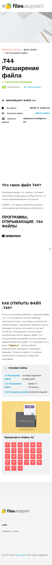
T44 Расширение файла (16, 53)
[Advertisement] (26, 154)
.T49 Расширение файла (16, 392)
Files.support (21, 555)
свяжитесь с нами (10, 531)
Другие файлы (30, 49)
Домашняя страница (11, 49)
